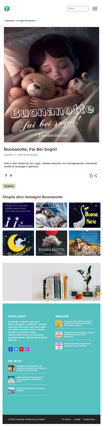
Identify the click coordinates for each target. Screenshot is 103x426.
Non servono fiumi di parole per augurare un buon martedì (77, 344)
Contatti (77, 419)
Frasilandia (9, 20)
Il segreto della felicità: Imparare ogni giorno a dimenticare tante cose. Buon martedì (78, 323)
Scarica (9, 186)
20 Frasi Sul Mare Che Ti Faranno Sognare (31, 389)
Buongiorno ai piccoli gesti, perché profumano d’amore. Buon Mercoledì (79, 334)
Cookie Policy (89, 419)
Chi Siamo (66, 419)
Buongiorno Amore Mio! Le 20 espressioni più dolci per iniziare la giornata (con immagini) (31, 368)
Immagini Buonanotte (25, 20)
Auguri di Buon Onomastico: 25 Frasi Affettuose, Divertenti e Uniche (30, 379)
